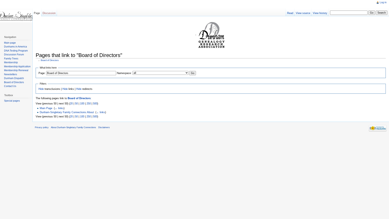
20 (71, 103)
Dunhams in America (15, 46)
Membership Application (17, 66)
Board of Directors (50, 60)
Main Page (46, 108)
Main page (10, 42)
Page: (41, 73)
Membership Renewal (16, 70)
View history (320, 13)
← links (59, 108)
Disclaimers (104, 127)
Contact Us (10, 86)
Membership (11, 62)
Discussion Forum (14, 54)
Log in (383, 2)
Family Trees (11, 58)
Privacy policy (42, 127)
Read (290, 13)
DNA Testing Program (16, 50)
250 (89, 103)
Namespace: (124, 73)
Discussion (49, 13)
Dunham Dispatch (14, 78)
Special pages (12, 100)
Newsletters (10, 74)
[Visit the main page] (16, 16)
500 (95, 103)
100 (82, 103)
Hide (41, 88)
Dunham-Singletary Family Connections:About (67, 112)
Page (37, 13)
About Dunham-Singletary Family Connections (73, 127)
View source (303, 13)
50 (76, 103)
